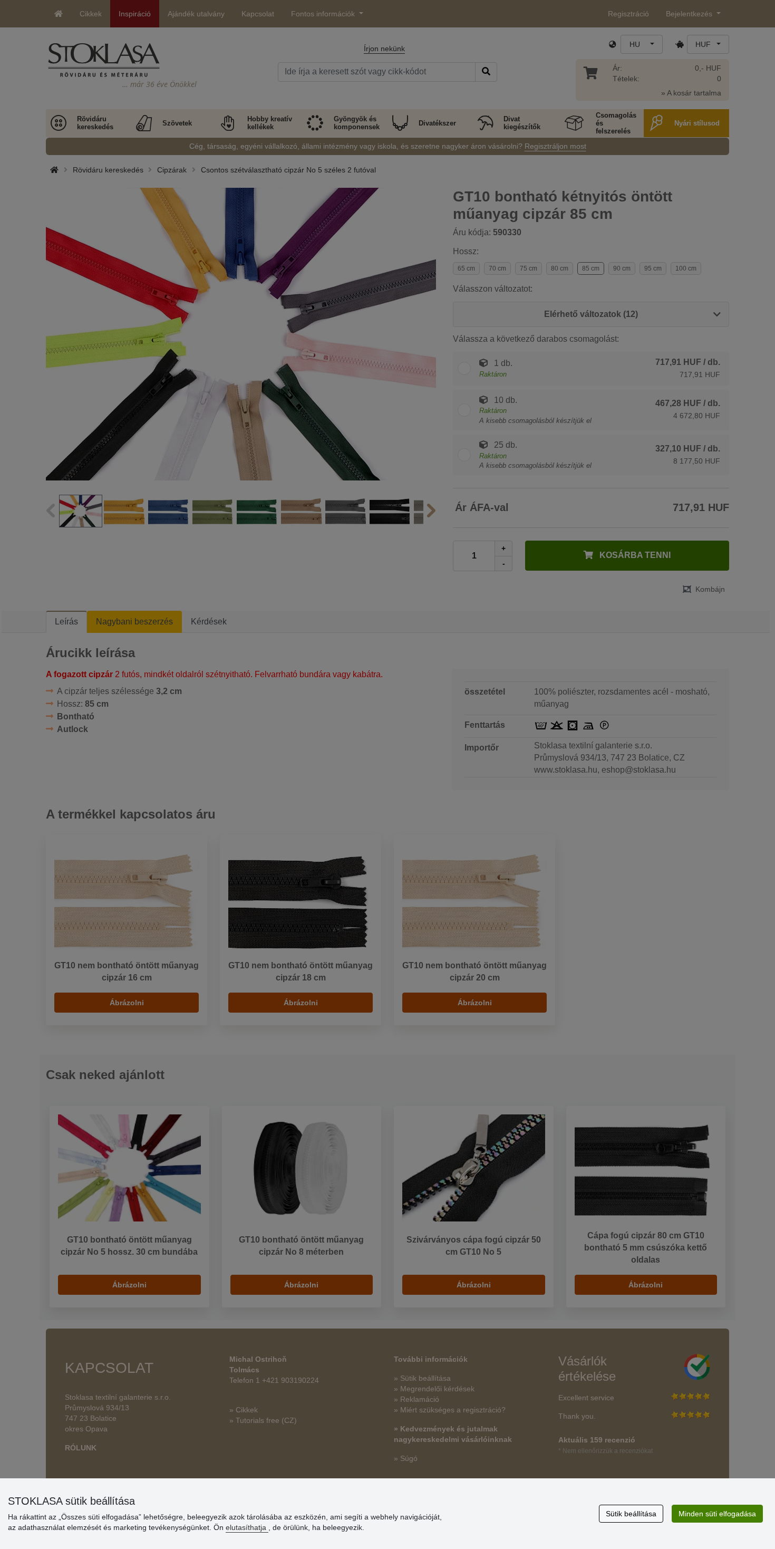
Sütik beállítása (631, 1513)
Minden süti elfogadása (717, 1513)
